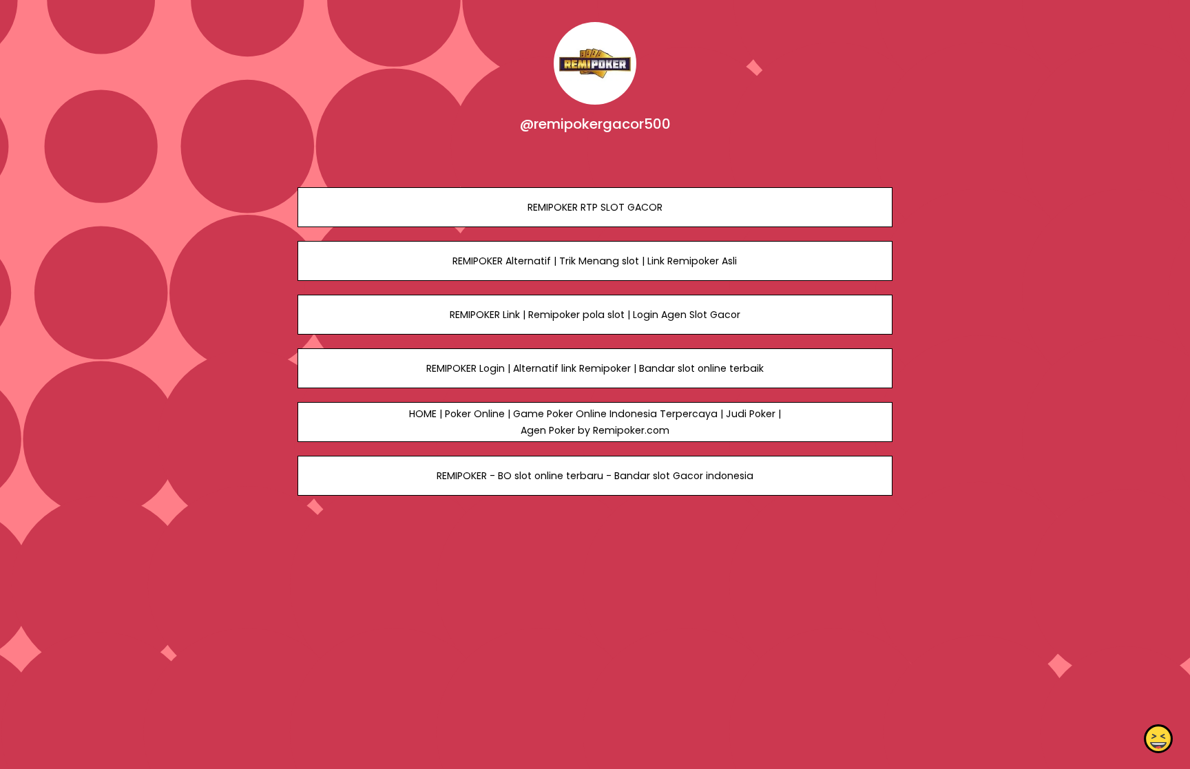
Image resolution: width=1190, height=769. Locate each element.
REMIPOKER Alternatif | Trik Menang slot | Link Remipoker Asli (594, 261)
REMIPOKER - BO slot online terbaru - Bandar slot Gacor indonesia (595, 476)
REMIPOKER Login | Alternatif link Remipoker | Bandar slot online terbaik (595, 368)
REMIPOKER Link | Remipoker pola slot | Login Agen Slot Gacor (595, 315)
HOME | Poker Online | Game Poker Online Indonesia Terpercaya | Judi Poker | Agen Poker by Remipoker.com (595, 422)
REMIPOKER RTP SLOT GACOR (595, 207)
